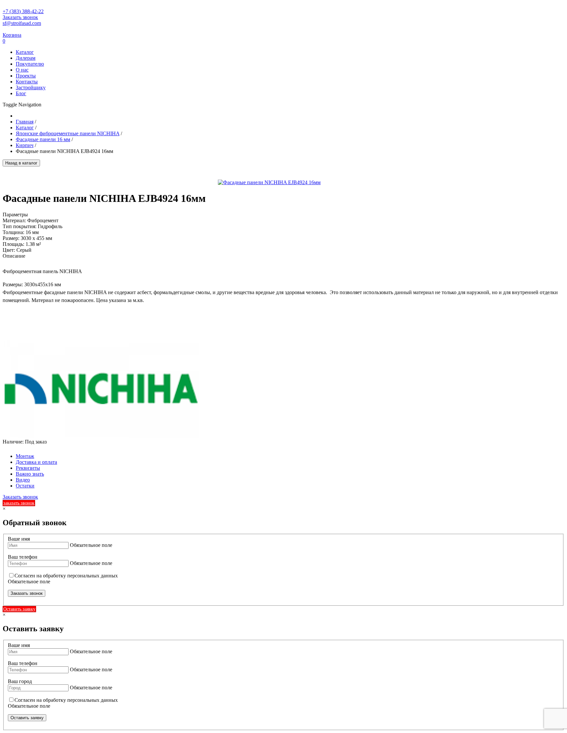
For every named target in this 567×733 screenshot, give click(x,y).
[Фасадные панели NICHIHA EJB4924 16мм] (269, 182)
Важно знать (30, 474)
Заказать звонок (20, 17)
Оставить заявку (19, 609)
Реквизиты (28, 468)
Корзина (12, 35)
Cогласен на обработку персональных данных (66, 575)
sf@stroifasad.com (22, 23)
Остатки (25, 485)
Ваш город (20, 681)
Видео (23, 480)
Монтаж (25, 456)
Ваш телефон (22, 557)
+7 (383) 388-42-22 (23, 11)
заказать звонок (18, 503)
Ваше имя (19, 539)
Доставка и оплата (36, 462)
